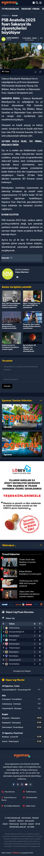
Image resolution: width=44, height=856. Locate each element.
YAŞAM (14, 16)
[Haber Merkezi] (7, 274)
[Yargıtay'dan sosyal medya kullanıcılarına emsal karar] (32, 317)
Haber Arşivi (30, 806)
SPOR (37, 824)
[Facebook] (13, 784)
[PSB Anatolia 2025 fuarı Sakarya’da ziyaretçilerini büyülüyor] (22, 56)
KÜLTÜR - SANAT (27, 824)
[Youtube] (26, 784)
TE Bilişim (15, 853)
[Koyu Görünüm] (33, 3)
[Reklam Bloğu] (22, 501)
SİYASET (12, 821)
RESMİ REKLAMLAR (18, 827)
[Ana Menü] (40, 3)
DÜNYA (20, 821)
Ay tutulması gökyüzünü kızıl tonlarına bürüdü (9, 326)
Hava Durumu (10, 792)
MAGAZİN (29, 821)
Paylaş (7, 71)
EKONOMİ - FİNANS (30, 9)
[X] (18, 784)
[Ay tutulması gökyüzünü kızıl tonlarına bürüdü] (11, 317)
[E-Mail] (17, 277)
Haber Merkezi (22, 272)
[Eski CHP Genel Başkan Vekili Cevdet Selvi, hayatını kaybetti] (11, 296)
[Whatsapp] (30, 784)
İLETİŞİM (30, 827)
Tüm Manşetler (31, 797)
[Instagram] (22, 784)
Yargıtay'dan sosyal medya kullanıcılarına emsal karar (32, 326)
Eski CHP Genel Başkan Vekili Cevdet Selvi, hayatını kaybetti (11, 305)
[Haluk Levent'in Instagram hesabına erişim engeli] (11, 338)
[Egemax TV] (10, 3)
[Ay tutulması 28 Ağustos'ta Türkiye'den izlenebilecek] (32, 338)
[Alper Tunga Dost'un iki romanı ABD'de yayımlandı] (32, 296)
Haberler (5, 16)
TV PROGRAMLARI (10, 9)
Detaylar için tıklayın (22, 671)
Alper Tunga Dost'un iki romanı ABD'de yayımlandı (31, 305)
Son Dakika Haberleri (12, 806)
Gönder (7, 386)
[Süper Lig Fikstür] (41, 680)
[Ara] (37, 3)
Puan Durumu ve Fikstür (9, 799)
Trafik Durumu (31, 792)
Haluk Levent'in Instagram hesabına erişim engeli (10, 347)
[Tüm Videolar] (41, 401)
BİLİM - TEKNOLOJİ (11, 824)
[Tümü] (41, 545)
